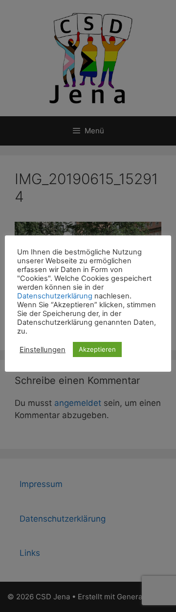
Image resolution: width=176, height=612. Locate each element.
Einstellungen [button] (43, 349)
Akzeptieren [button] (97, 349)
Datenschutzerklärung (54, 296)
